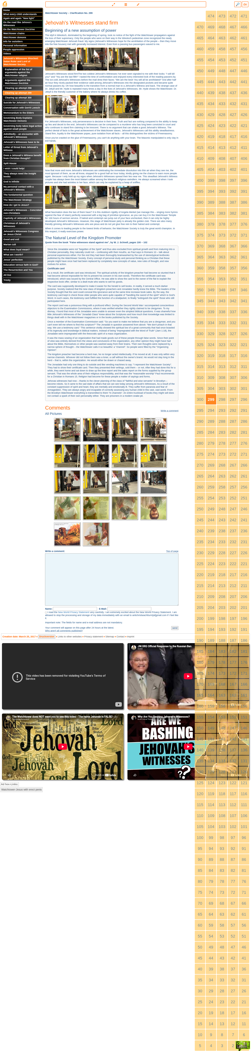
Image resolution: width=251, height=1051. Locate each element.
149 (211, 728)
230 (200, 553)
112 (233, 805)
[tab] (125, 3)
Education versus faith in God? (21, 265)
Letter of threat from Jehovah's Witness (21, 149)
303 (222, 388)
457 (233, 49)
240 (200, 531)
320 (200, 356)
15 (200, 1024)
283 (222, 432)
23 (222, 1002)
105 (200, 827)
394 (211, 191)
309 (211, 377)
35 (200, 980)
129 (211, 772)
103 (222, 827)
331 (244, 323)
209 (211, 596)
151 (244, 717)
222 (233, 564)
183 (222, 651)
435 (200, 104)
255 (200, 498)
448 (222, 71)
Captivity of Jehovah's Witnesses (22, 218)
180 (200, 662)
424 (211, 125)
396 (244, 180)
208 (222, 596)
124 (211, 783)
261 (244, 476)
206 (244, 596)
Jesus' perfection (13, 259)
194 (211, 629)
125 (200, 783)
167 (233, 684)
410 (200, 158)
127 (233, 772)
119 (211, 794)
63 (222, 914)
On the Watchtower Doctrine (19, 29)
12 (233, 1024)
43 (222, 958)
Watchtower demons (14, 37)
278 (222, 443)
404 (211, 169)
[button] (125, 4)
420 (200, 136)
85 (200, 870)
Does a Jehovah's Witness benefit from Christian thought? (22, 157)
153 (222, 717)
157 (233, 706)
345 (200, 301)
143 (222, 739)
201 (244, 607)
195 (200, 629)
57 (233, 925)
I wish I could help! (14, 168)
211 (244, 586)
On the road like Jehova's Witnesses (17, 24)
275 (200, 454)
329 (211, 334)
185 (200, 651)
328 (222, 334)
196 (244, 618)
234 (211, 542)
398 (222, 180)
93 (222, 848)
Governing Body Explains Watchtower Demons (18, 119)
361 (244, 257)
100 (200, 837)
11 (244, 1024)
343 (222, 301)
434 (211, 104)
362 (233, 257)
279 (211, 443)
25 (200, 1002)
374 (211, 235)
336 (244, 312)
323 (222, 345)
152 (233, 717)
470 (200, 27)
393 (222, 191)
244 (211, 520)
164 (211, 695)
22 (233, 1002)
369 (211, 246)
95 (200, 848)
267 (233, 465)
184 (211, 651)
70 (200, 903)
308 (222, 377)
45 (200, 958)
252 (233, 498)
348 (222, 290)
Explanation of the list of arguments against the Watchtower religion (18, 72)
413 (222, 147)
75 (200, 892)
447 (233, 71)
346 (244, 290)
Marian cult (10, 244)
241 (244, 520)
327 (233, 334)
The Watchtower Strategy (18, 200)
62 (233, 914)
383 (222, 213)
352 (233, 279)
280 (200, 443)
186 (244, 640)
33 (222, 980)
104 (211, 827)
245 (200, 520)
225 (200, 564)
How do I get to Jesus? (16, 205)
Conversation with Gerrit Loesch (22, 107)
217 (233, 575)
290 (200, 421)
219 (211, 575)
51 (244, 936)
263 (222, 476)
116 (244, 794)
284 (211, 432)
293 (222, 410)
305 (200, 388)
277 (233, 443)
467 (233, 27)
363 (222, 257)
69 (211, 903)
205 (200, 607)
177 (233, 662)
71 (244, 892)
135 (200, 761)
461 (244, 38)
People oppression (13, 49)
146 (244, 728)
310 (200, 377)
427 (233, 115)
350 (200, 290)
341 (244, 301)
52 (233, 936)
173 (222, 673)
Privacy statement (93, 636)
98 (222, 837)
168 (222, 684)
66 (244, 903)
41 (244, 958)
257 (233, 487)
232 (233, 542)
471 (244, 16)
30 (200, 991)
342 (233, 301)
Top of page (172, 551)
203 (222, 607)
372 (233, 235)
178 (222, 662)
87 (233, 859)
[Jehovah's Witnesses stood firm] (61, 59)
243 (222, 520)
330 (200, 334)
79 (211, 881)
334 (211, 323)
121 (244, 783)
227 (233, 553)
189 (211, 640)
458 (222, 49)
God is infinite (11, 181)
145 (200, 739)
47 (233, 947)
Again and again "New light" (19, 18)
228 (222, 553)
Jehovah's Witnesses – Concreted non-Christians (22, 211)
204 (211, 607)
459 (211, 49)
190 (200, 640)
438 (222, 93)
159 (211, 706)
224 (211, 564)
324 (211, 345)
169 (211, 684)
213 (222, 586)
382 (233, 213)
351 (244, 279)
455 (200, 60)
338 (222, 312)
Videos (7, 53)
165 (200, 695)
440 (200, 93)
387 (233, 202)
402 (233, 169)
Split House (10, 163)
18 (222, 1013)
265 (200, 476)
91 (244, 848)
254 (211, 498)
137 (233, 750)
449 (211, 71)
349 (211, 290)
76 (244, 881)
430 (200, 115)
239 (211, 531)
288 (222, 421)
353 (222, 279)
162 (233, 695)
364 (211, 257)
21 (244, 1002)
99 (211, 837)
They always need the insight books (20, 175)
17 (233, 1013)
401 (244, 169)
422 (233, 125)
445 (200, 82)
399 (211, 180)
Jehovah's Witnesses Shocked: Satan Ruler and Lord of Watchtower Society (21, 61)
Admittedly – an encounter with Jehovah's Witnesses (21, 135)
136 (244, 750)
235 (200, 542)
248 (222, 509)
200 (200, 618)
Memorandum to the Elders (19, 112)
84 (211, 870)
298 (222, 399)
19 (211, 1013)
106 (244, 816)
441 (244, 82)
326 (244, 334)
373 (222, 235)
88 (222, 859)
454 (211, 60)
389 (211, 202)
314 (211, 366)
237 (233, 531)
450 (200, 71)
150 (200, 728)
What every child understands (20, 14)
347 (233, 290)
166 (244, 684)
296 (244, 399)
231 (244, 542)
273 (222, 454)
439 (211, 93)
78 (222, 881)
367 (233, 246)
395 (200, 191)
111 (244, 805)
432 (233, 104)
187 (233, 640)
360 (200, 268)
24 (211, 1002)
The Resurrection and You (18, 270)
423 (222, 125)
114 (211, 805)
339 (211, 312)
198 (222, 618)
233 (222, 542)
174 (211, 673)
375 (200, 235)
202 (233, 607)
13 (222, 1024)
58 (222, 925)
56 (244, 925)
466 (244, 27)
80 (200, 881)
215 (200, 586)
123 (222, 783)
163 (222, 695)
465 (200, 38)
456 (244, 49)
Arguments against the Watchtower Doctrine (17, 81)
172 (233, 673)
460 (200, 49)
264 (211, 476)
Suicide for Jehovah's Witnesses (22, 102)
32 (233, 980)
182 (233, 651)
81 (244, 870)
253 (222, 498)
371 (244, 235)
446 (244, 71)
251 (244, 498)
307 (233, 377)
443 (222, 82)
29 (211, 991)
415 (200, 147)
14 (211, 1024)
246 (244, 509)
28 (222, 991)
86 (244, 859)
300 (200, 399)
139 (211, 750)
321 (244, 345)
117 (233, 794)
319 (211, 356)
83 (222, 870)
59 (211, 925)
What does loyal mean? (17, 249)
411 (244, 147)
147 (233, 728)
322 (233, 345)
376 (244, 224)
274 (211, 454)
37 (233, 969)
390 (200, 202)
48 (222, 947)
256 (244, 487)
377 (233, 224)
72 (233, 892)
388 (222, 202)
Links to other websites (70, 636)
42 (233, 958)
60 (200, 925)
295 (200, 410)
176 (244, 662)
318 (222, 356)
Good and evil (11, 239)
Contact (120, 636)
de (245, 4)
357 (233, 268)
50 (200, 947)
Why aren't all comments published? (64, 630)
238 (222, 531)
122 (233, 783)
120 (200, 794)
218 (222, 575)
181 (244, 651)
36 (244, 969)
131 (244, 761)
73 (222, 892)
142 (233, 739)
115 (200, 805)
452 (233, 60)
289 (211, 421)
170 (200, 684)
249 (211, 509)
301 (244, 388)
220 (200, 575)
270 (200, 465)
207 (233, 596)
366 (244, 246)
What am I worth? (13, 254)
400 (200, 180)
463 (222, 38)
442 (233, 82)
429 (211, 115)
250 (200, 509)
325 (200, 345)
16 (244, 1013)
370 (200, 246)
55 (200, 936)
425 (200, 125)
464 (211, 38)
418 (222, 136)
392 (233, 191)
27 (233, 991)
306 (244, 377)
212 (233, 586)
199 (211, 618)
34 (211, 980)
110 (200, 816)
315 (200, 366)
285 (200, 432)
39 (211, 969)
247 (233, 509)
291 (244, 410)
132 (233, 761)
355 (200, 279)
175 (200, 673)
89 (211, 859)
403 (222, 169)
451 (244, 60)
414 (211, 147)
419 (211, 136)
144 (211, 739)
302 (233, 388)
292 (233, 410)
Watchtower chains (14, 33)
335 (200, 323)
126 (244, 772)
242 (233, 520)
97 (233, 837)
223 (222, 564)
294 (211, 410)
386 (244, 202)
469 (211, 27)
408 (222, 158)
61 (244, 914)
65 (200, 914)
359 (211, 268)
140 (200, 750)
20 (200, 1013)
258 (222, 487)
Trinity (7, 280)
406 (244, 158)
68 (222, 903)
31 (244, 980)
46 (244, 947)
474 (211, 16)
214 (211, 586)
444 (211, 82)
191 (244, 629)
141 (244, 739)
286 (244, 421)
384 (211, 213)
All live (7, 275)
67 (233, 903)
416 (244, 136)
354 (211, 279)
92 (233, 848)
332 (233, 323)
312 (233, 366)
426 (244, 115)
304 (211, 388)
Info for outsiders (13, 41)
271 (244, 454)
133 (222, 761)
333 (222, 323)
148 (222, 728)
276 (244, 443)
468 (222, 27)
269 (211, 465)
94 (211, 848)
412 (233, 147)
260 (200, 487)
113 (222, 805)
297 (233, 399)
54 (211, 936)
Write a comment (169, 410)
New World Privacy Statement (73, 612)
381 (244, 213)
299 (211, 399)
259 (211, 487)
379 (211, 224)
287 (233, 421)
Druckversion (46, 636)
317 (233, 356)
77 (233, 881)
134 (211, 761)
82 (233, 870)
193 (222, 629)
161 (244, 695)
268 (222, 465)
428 (222, 115)
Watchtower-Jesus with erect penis (21, 789)
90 (200, 859)
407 (233, 158)
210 (200, 596)
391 (244, 191)
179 (211, 662)
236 (244, 531)
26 (244, 991)
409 (211, 158)
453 (222, 60)
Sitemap (109, 636)
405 (200, 169)
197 (233, 618)
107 (233, 816)
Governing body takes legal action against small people (23, 127)
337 (233, 312)
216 (244, 575)
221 (244, 564)
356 (244, 268)
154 (211, 717)
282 (233, 432)
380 (200, 224)
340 (200, 312)
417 (233, 136)
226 (244, 553)
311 (244, 366)
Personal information (15, 45)
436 (244, 93)
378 (222, 224)
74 (211, 892)
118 (222, 794)
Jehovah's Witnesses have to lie (21, 142)
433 (222, 104)
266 (244, 465)
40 (200, 969)
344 (211, 301)
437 (233, 93)
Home (6, 10)
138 (222, 750)
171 (244, 673)
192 (233, 629)
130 (200, 772)
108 (222, 816)
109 (211, 816)
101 (244, 827)
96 (244, 837)
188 (222, 640)
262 (233, 476)
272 (233, 454)
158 (222, 706)
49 (211, 947)
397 (233, 180)
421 (244, 125)
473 (222, 16)
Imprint (130, 636)
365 (200, 257)
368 (222, 246)
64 (211, 914)
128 (222, 772)
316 (244, 356)
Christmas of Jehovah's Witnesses (17, 225)
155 (200, 717)
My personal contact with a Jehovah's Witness (19, 188)
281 (244, 432)
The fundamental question (18, 195)
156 (244, 706)
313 (222, 366)
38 (222, 969)
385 (200, 213)
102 (233, 827)
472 (233, 16)
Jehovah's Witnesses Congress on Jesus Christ (21, 233)
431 (244, 104)
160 (200, 706)
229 (211, 553)
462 (233, 38)
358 (222, 268)
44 (211, 958)
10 (200, 1035)
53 (222, 936)
